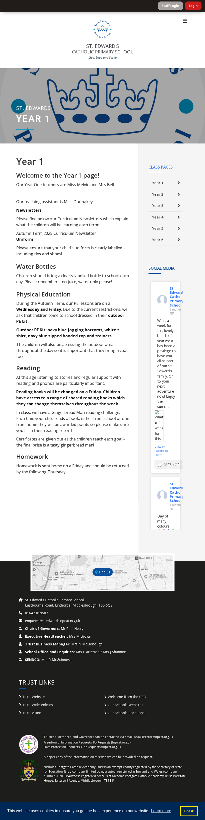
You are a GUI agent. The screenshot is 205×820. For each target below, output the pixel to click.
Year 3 (157, 205)
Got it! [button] (189, 811)
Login (193, 6)
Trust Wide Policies (37, 704)
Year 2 (157, 194)
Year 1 (157, 182)
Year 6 (157, 239)
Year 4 (157, 217)
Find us (104, 572)
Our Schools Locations (126, 712)
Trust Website (33, 696)
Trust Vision (31, 712)
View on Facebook (161, 449)
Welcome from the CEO (127, 696)
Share (158, 455)
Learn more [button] (161, 811)
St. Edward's (102, 49)
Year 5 (157, 228)
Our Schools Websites (125, 704)
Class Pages (160, 167)
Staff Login (170, 6)
